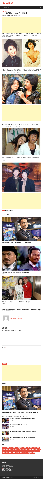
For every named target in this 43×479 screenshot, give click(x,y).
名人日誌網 (8, 2)
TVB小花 (3, 447)
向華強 (28, 447)
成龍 (13, 449)
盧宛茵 (15, 451)
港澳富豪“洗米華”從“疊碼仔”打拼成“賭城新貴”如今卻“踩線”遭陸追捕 (16, 242)
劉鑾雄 (21, 447)
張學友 (10, 449)
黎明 (31, 452)
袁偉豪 (29, 451)
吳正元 (7, 210)
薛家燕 (22, 451)
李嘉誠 (26, 449)
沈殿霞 (7, 451)
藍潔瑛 (26, 451)
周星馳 (38, 447)
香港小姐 (17, 452)
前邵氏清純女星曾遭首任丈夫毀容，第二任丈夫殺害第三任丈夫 (22, 437)
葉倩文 (12, 210)
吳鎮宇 (35, 447)
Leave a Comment (16, 15)
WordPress (39, 477)
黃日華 (24, 452)
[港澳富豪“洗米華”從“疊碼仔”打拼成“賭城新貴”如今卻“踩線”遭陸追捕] (21, 241)
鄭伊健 (7, 452)
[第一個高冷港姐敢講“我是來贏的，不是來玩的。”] (5, 428)
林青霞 (33, 449)
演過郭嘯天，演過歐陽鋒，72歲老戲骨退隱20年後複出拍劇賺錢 (15, 272)
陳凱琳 (14, 452)
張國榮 (7, 449)
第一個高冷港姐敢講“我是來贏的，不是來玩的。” (19, 424)
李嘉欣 (23, 449)
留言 (3, 332)
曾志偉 (16, 449)
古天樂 (24, 447)
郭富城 (3, 452)
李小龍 (30, 449)
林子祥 (9, 210)
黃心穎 (21, 452)
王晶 (12, 451)
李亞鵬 (20, 449)
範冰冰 (19, 451)
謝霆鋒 (35, 451)
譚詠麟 (38, 451)
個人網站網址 (4, 358)
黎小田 (28, 452)
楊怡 (39, 449)
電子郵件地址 (4, 352)
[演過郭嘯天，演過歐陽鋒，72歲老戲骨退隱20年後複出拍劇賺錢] (21, 270)
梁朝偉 (36, 449)
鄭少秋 (10, 452)
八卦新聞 (3, 11)
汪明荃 (3, 451)
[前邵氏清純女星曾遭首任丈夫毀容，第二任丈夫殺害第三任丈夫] (5, 441)
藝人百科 (6, 11)
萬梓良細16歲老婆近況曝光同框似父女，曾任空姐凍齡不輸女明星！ (16, 302)
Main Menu (6, 7)
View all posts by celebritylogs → (16, 318)
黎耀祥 (34, 452)
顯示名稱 (4, 347)
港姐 (10, 451)
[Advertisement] (21, 25)
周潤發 (3, 449)
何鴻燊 (8, 447)
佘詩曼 (11, 447)
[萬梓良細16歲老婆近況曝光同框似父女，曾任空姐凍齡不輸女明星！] (21, 300)
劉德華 (18, 447)
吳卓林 (31, 447)
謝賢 (32, 451)
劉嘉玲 (14, 447)
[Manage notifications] (2, 469)
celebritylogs (10, 15)
